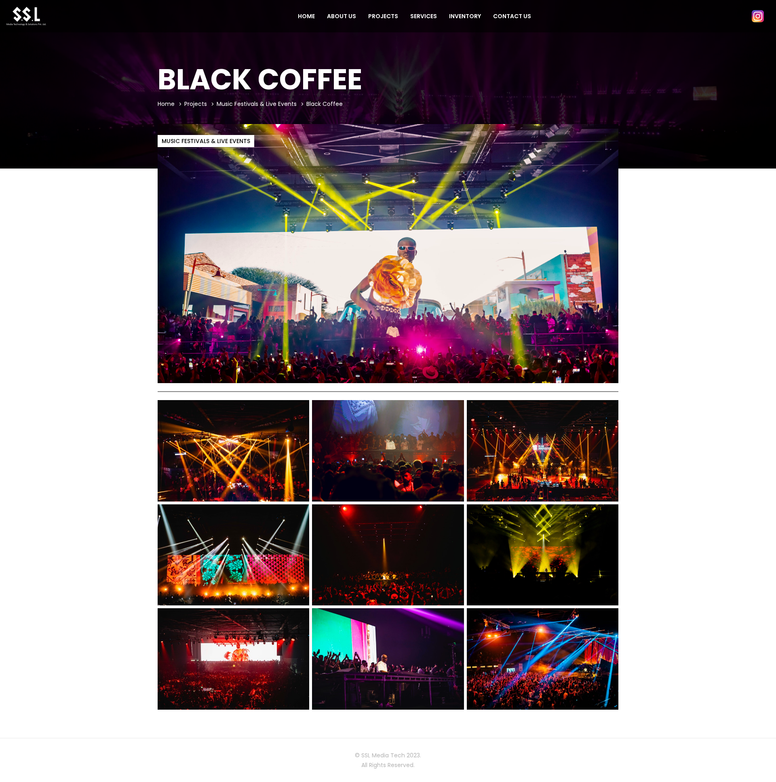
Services (423, 16)
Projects (383, 16)
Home (306, 16)
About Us (341, 16)
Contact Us (512, 16)
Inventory (465, 16)
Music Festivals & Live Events (257, 104)
